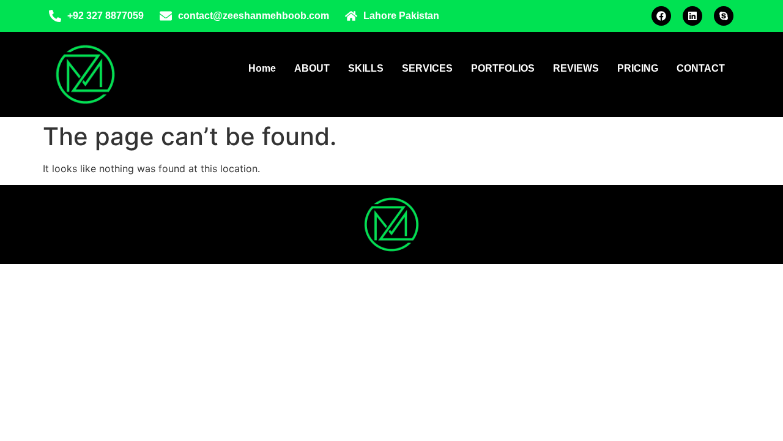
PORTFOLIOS (503, 68)
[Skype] (723, 16)
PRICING (637, 68)
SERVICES (427, 68)
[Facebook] (661, 16)
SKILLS (366, 68)
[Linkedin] (692, 16)
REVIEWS (576, 68)
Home (262, 68)
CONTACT (701, 68)
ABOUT (312, 68)
